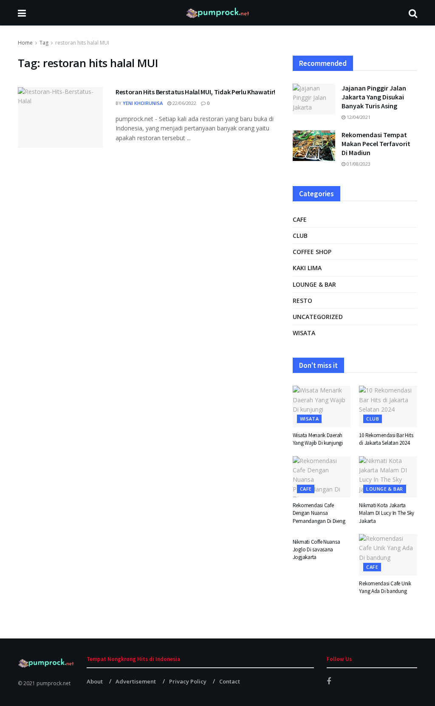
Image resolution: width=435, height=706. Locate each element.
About (95, 681)
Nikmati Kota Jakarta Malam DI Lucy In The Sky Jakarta (386, 513)
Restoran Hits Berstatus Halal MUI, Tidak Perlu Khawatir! (195, 92)
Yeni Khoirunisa (143, 103)
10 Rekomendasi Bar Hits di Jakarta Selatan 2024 (386, 439)
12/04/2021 (357, 117)
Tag (44, 42)
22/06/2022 (183, 103)
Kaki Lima (307, 268)
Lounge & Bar (314, 284)
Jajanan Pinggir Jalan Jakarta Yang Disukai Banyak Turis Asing (374, 97)
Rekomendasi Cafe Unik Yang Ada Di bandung (385, 587)
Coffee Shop (312, 252)
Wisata (304, 333)
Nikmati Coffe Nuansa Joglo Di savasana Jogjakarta (316, 549)
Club (300, 236)
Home (25, 42)
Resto (302, 301)
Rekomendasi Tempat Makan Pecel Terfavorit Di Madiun (376, 143)
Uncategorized (318, 317)
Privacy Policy (187, 681)
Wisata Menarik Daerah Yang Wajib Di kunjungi (318, 439)
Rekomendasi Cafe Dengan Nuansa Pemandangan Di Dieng (319, 513)
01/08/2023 (357, 164)
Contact (229, 681)
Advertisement (136, 681)
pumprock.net (54, 683)
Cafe (300, 219)
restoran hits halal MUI (82, 42)
